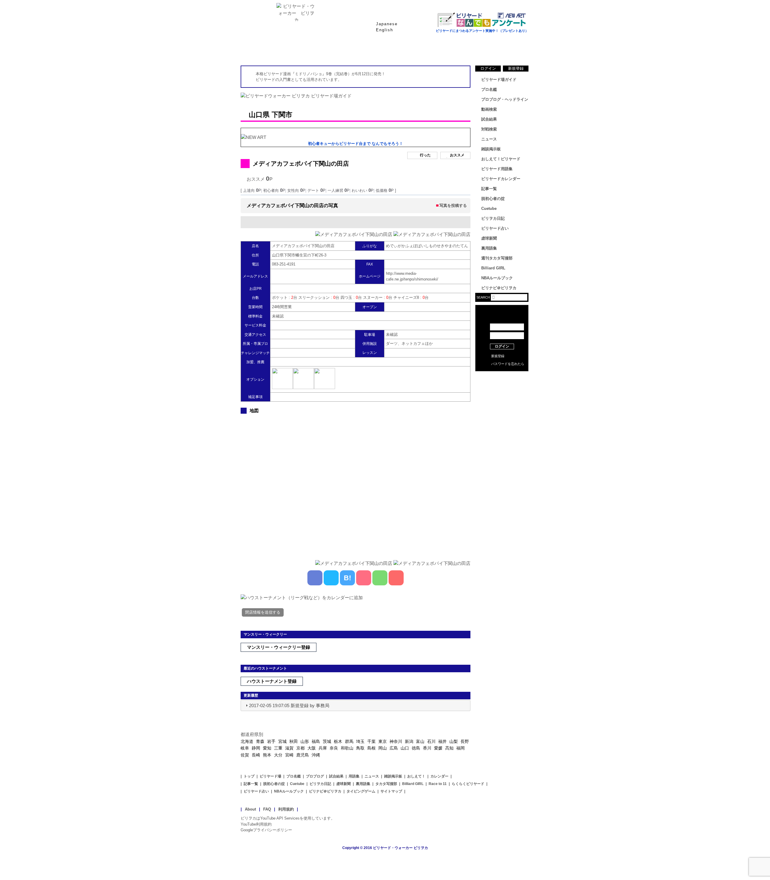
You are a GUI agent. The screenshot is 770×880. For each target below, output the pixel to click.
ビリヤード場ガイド (313, 51)
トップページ (265, 51)
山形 (304, 741)
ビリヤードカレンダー (500, 178)
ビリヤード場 (270, 776)
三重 (278, 748)
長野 (464, 741)
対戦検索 (489, 129)
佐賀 (245, 755)
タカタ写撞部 (386, 784)
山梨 (453, 741)
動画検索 (489, 109)
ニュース (505, 51)
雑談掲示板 (491, 149)
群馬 (349, 741)
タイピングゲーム (360, 791)
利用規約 (286, 809)
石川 (431, 741)
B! (347, 578)
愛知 (267, 748)
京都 (300, 748)
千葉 (371, 741)
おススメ (457, 155)
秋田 (293, 741)
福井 (442, 741)
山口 (405, 748)
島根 (371, 748)
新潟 (409, 741)
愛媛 (438, 748)
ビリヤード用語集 (457, 51)
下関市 (282, 114)
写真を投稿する (453, 205)
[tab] (355, 705)
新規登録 (516, 68)
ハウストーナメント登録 (272, 681)
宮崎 (289, 755)
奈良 (334, 748)
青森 (260, 741)
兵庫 (323, 748)
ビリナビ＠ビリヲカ (498, 288)
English (384, 30)
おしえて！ (416, 776)
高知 (449, 748)
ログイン (488, 68)
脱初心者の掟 (493, 198)
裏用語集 (489, 248)
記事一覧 (489, 188)
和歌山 (347, 748)
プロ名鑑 (361, 51)
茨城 (327, 741)
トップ (249, 776)
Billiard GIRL (493, 268)
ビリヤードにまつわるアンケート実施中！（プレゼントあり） (482, 30)
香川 (427, 748)
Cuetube (489, 208)
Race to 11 (438, 784)
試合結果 (409, 51)
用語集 (354, 776)
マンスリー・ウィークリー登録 (278, 647)
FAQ (267, 809)
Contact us (501, 387)
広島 (394, 748)
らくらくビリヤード (468, 784)
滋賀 (289, 748)
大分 (278, 755)
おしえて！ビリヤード (500, 159)
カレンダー (439, 776)
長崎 (256, 755)
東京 (382, 741)
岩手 (271, 741)
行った (425, 155)
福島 (316, 741)
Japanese (387, 24)
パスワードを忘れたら (507, 364)
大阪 (311, 748)
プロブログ (315, 776)
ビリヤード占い (495, 228)
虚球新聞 (489, 238)
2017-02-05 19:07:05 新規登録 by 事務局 (289, 705)
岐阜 (245, 748)
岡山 (382, 748)
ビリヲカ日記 (493, 218)
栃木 (338, 741)
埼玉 (360, 741)
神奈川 (396, 741)
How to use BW (501, 378)
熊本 (267, 755)
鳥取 (360, 748)
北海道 (247, 741)
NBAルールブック (497, 278)
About (250, 809)
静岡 (256, 748)
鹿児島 (302, 755)
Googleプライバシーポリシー (266, 830)
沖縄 (316, 755)
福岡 (460, 748)
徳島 (416, 748)
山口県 (259, 114)
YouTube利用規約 (256, 824)
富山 (420, 741)
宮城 (282, 741)
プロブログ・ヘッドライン (504, 99)
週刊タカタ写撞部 (497, 258)
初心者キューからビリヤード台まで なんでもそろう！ (355, 143)
